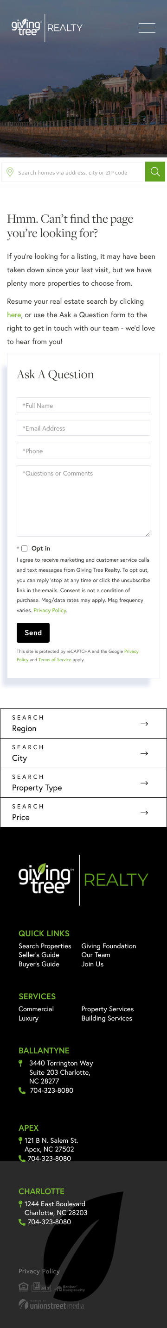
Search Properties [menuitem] (45, 946)
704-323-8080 (51, 1090)
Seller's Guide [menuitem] (39, 954)
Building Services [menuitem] (107, 1018)
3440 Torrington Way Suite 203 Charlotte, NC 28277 (61, 1072)
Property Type (37, 787)
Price (21, 816)
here (14, 314)
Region (24, 727)
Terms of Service (55, 660)
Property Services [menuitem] (108, 1009)
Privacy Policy (49, 610)
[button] (155, 172)
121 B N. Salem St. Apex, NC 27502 (51, 1145)
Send (33, 632)
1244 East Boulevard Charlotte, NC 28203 (56, 1209)
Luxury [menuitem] (29, 1018)
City (19, 757)
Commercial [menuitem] (36, 1009)
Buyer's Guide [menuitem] (39, 964)
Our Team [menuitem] (96, 954)
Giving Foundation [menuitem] (109, 946)
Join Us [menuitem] (93, 964)
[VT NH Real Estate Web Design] (83, 1304)
